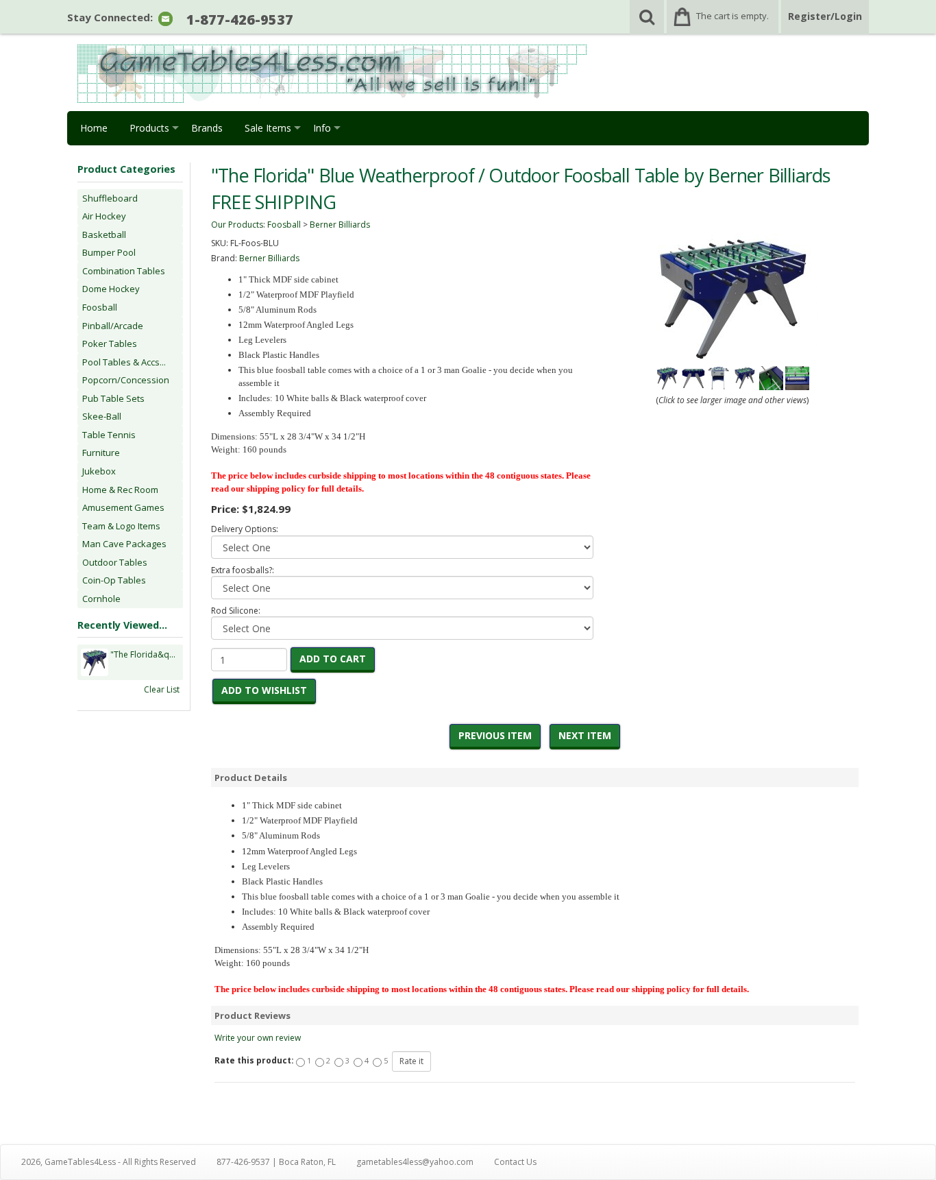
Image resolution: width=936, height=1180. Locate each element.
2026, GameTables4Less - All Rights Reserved (108, 1162)
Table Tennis (109, 435)
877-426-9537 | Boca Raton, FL (276, 1162)
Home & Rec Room (120, 489)
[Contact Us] (165, 18)
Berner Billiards (340, 224)
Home (94, 127)
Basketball (104, 234)
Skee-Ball (101, 416)
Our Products (237, 224)
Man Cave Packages (124, 544)
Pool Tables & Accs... (124, 362)
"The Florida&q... (142, 654)
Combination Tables (123, 271)
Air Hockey (104, 216)
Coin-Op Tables (114, 580)
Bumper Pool (109, 252)
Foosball (99, 307)
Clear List (162, 689)
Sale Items (268, 127)
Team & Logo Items (121, 526)
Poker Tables (109, 343)
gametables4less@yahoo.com (414, 1162)
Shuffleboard (110, 198)
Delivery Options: (244, 529)
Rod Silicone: (235, 610)
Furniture (101, 452)
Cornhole (101, 598)
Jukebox (99, 471)
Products (149, 127)
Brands (207, 127)
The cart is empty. (732, 16)
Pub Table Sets (113, 398)
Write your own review (257, 1038)
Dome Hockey (111, 288)
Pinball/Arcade (112, 326)
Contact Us (515, 1162)
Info (322, 127)
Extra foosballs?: (242, 570)
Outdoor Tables (114, 562)
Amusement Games (123, 507)
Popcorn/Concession (125, 380)
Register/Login (825, 16)
